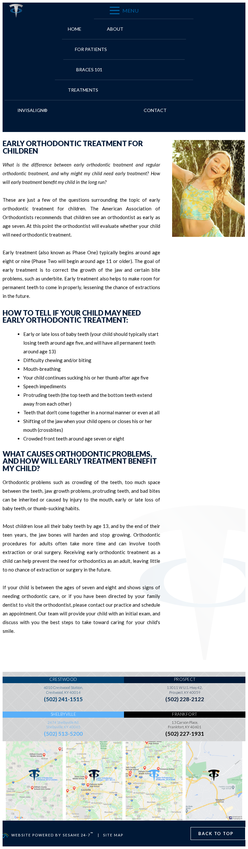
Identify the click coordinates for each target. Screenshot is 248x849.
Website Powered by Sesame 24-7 (52, 834)
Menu (130, 10)
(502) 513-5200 (63, 733)
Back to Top (215, 833)
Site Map (113, 835)
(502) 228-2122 (184, 699)
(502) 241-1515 (63, 699)
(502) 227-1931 (184, 733)
